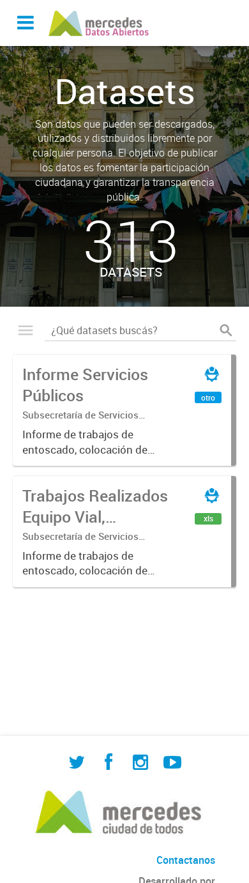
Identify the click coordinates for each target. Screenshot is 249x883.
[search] (226, 330)
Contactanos (185, 860)
